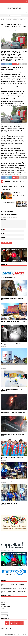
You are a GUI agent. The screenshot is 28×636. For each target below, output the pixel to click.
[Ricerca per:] (14, 15)
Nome (2, 229)
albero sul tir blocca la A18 (11, 181)
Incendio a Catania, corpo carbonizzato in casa (12, 435)
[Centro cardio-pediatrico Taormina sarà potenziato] (14, 379)
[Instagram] (21, 623)
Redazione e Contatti (5, 606)
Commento (3, 219)
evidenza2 (4, 184)
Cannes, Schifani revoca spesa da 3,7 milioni (13, 321)
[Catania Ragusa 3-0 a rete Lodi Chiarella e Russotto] (14, 447)
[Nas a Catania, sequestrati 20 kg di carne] (14, 470)
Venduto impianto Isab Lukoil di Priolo (11, 367)
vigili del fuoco (6, 189)
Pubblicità (3, 602)
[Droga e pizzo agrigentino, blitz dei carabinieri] (14, 333)
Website (3, 237)
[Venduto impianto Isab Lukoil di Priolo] (14, 356)
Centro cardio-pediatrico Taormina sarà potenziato (12, 389)
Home (2, 598)
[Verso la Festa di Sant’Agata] (14, 492)
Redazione (12, 30)
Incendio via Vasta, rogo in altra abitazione (13, 412)
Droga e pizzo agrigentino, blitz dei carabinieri (11, 344)
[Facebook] (12, 623)
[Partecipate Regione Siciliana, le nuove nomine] (14, 288)
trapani (22, 186)
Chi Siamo (3, 604)
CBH (25, 634)
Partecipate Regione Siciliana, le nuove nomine (12, 299)
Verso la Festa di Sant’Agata (9, 503)
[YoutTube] (16, 623)
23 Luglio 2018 (5, 30)
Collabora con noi (5, 600)
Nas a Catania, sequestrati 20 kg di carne (12, 481)
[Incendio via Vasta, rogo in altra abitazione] (14, 402)
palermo (16, 186)
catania (22, 181)
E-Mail (2, 233)
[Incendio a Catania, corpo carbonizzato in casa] (14, 424)
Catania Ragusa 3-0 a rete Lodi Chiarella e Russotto (12, 458)
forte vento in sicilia (14, 184)
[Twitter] (7, 623)
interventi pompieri (7, 186)
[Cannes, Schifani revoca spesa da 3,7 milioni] (14, 311)
